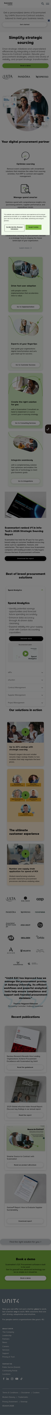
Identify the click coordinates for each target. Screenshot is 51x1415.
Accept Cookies (33, 227)
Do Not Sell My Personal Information (14, 228)
